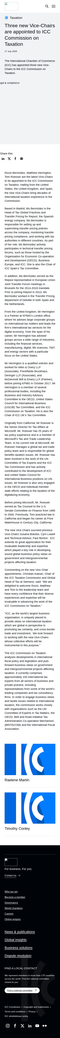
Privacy (32, 1011)
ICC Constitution (12, 1007)
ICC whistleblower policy (16, 1016)
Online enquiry (13, 919)
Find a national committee (19, 990)
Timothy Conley (17, 828)
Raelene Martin (17, 780)
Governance (11, 902)
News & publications (20, 932)
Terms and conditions (15, 1011)
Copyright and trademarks (36, 1007)
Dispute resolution (18, 956)
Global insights (16, 940)
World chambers (13, 908)
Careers (9, 913)
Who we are (11, 891)
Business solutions (18, 948)
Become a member (15, 897)
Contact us (10, 875)
